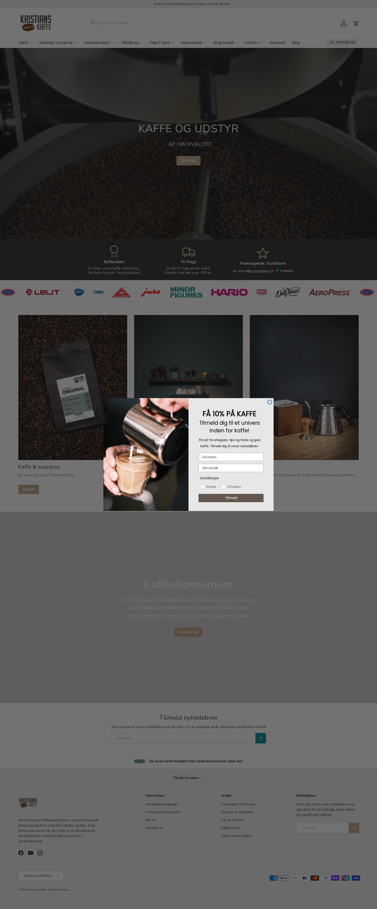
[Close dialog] (269, 402)
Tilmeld (231, 497)
